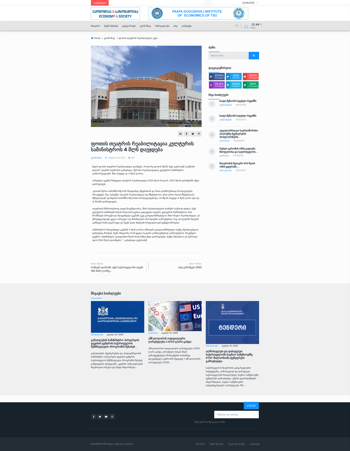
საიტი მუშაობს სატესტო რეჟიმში (156, 3)
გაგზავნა (251, 405)
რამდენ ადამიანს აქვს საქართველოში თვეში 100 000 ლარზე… (117, 267)
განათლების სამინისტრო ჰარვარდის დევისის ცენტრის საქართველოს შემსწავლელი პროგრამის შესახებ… (115, 343)
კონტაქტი (187, 25)
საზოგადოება (162, 25)
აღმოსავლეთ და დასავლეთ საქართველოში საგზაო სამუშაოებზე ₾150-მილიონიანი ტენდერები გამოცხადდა (229, 356)
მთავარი (95, 25)
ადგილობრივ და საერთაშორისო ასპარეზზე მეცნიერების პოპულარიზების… (238, 133)
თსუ (175, 25)
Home (97, 38)
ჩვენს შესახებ (111, 25)
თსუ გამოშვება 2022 (190, 266)
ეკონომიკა (145, 25)
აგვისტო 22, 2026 (115, 334)
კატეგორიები (129, 25)
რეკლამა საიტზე (236, 444)
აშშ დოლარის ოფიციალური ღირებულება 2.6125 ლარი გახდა (169, 340)
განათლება (224, 140)
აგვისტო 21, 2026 (169, 333)
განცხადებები (225, 105)
